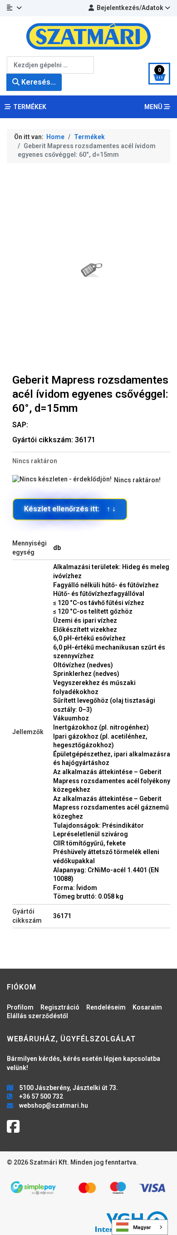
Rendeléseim (106, 1007)
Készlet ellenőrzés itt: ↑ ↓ (70, 509)
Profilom (20, 1007)
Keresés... (38, 82)
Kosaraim (147, 1007)
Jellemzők (28, 731)
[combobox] (50, 65)
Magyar (142, 1227)
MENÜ (154, 106)
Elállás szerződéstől (37, 1016)
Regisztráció (59, 1007)
